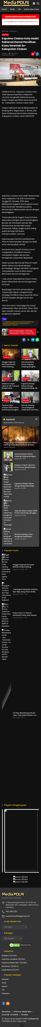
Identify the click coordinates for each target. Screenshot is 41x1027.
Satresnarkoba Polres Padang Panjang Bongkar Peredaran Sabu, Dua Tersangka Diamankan (30, 364)
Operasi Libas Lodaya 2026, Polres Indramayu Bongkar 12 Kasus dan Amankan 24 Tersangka (10, 407)
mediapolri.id (33, 1019)
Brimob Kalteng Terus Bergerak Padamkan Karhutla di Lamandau (29, 407)
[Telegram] (33, 340)
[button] (37, 3)
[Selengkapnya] (36, 419)
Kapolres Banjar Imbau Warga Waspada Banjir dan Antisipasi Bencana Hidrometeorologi (29, 386)
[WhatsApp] (37, 340)
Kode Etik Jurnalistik (9, 959)
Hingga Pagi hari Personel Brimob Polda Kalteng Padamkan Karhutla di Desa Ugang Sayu (10, 364)
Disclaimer (6, 966)
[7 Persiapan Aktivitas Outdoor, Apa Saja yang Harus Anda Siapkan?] (6, 591)
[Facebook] (24, 340)
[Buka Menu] (34, 3)
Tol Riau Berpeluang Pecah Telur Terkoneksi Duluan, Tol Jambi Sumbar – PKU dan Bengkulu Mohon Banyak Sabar (26, 714)
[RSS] (8, 1003)
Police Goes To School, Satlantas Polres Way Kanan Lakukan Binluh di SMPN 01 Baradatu (24, 614)
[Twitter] (28, 340)
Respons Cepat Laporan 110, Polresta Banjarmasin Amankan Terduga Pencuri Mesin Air (10, 386)
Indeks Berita (7, 970)
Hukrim (4, 986)
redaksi (4, 53)
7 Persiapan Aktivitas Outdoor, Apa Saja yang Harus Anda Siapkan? (25, 590)
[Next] (34, 840)
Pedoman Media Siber (10, 963)
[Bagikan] (37, 54)
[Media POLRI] (16, 3)
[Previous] (6, 840)
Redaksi (5, 955)
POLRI (4, 983)
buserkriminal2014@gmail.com (18, 916)
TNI (3, 990)
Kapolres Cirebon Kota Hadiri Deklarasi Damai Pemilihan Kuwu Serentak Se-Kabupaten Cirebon (18, 323)
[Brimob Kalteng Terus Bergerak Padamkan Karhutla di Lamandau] (30, 397)
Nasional (5, 35)
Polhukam (6, 993)
